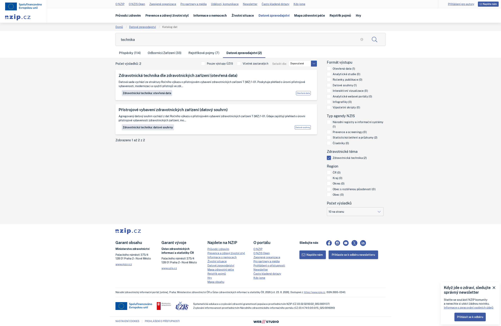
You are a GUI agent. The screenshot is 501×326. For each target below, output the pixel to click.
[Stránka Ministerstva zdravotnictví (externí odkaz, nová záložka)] (164, 306)
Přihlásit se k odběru (470, 317)
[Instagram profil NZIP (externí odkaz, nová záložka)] (337, 243)
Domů (119, 27)
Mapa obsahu (215, 282)
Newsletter (250, 4)
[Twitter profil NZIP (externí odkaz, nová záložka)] (354, 243)
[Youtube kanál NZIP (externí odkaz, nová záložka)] (346, 243)
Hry (358, 15)
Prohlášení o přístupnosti (269, 265)
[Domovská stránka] (23, 6)
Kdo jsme (299, 4)
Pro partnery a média (193, 4)
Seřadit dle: (279, 63)
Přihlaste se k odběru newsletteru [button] (353, 254)
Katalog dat (170, 27)
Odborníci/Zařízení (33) (164, 53)
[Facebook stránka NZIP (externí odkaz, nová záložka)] (329, 243)
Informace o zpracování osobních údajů (468, 307)
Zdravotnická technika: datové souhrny (148, 127)
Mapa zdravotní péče (309, 15)
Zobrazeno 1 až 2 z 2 (130, 140)
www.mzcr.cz (123, 264)
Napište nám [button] (490, 4)
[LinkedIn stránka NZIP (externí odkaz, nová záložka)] (363, 243)
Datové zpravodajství (274, 15)
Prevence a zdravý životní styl (167, 15)
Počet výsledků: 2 (128, 64)
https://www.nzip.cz (314, 292)
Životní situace (243, 15)
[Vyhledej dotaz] (374, 39)
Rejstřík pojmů (340, 15)
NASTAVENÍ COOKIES (127, 321)
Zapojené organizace (162, 4)
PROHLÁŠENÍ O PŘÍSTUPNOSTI (162, 321)
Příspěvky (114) (130, 53)
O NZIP (119, 4)
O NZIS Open (137, 4)
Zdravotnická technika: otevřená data (147, 93)
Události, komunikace (225, 4)
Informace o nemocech (210, 15)
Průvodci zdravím (128, 15)
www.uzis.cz (169, 268)
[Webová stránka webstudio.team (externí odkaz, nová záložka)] (266, 321)
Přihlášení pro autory (461, 4)
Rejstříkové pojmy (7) (203, 53)
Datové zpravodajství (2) (244, 53)
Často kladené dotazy (275, 4)
